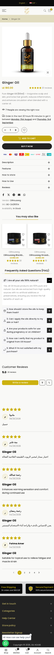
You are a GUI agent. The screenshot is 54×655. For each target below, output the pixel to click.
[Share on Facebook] (3, 195)
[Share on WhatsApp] (24, 195)
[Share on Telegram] (14, 195)
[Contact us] (5, 643)
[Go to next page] (40, 573)
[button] (35, 87)
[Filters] (42, 382)
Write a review (20, 382)
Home (5, 19)
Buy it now (27, 146)
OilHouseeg (15, 200)
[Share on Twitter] (8, 195)
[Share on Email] (19, 195)
